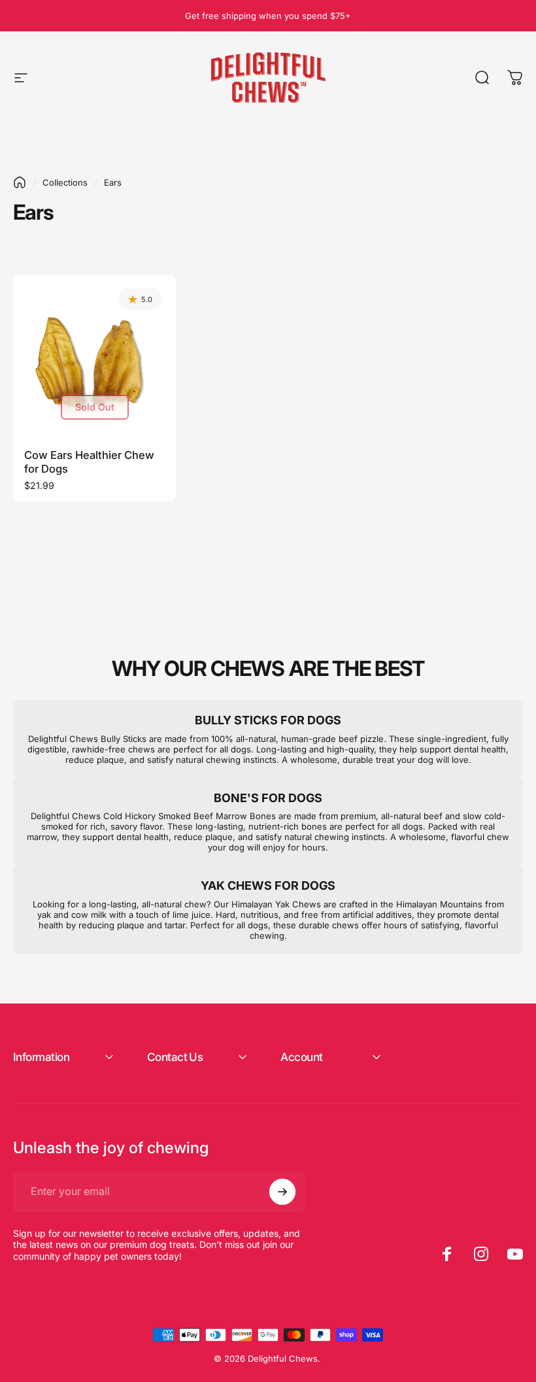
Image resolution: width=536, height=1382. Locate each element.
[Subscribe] (282, 1192)
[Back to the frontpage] (19, 182)
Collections (65, 182)
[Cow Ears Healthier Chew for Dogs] (94, 356)
